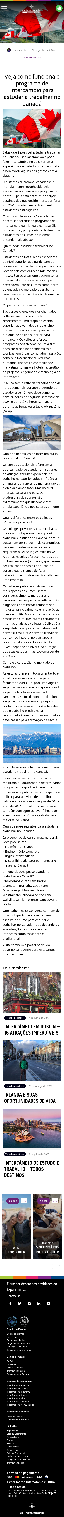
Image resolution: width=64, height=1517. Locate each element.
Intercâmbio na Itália (16, 1398)
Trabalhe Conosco (15, 1463)
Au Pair (10, 1361)
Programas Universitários (18, 1343)
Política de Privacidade (17, 1456)
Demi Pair (11, 1364)
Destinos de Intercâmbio (19, 1381)
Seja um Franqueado (16, 1453)
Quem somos (13, 1450)
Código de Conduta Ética (18, 1460)
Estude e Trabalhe (16, 1356)
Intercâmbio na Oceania (18, 1401)
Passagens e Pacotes (18, 1411)
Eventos (10, 1443)
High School (12, 1337)
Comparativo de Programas (19, 1374)
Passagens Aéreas (15, 1416)
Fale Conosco (13, 1447)
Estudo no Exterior (16, 1329)
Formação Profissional (17, 1347)
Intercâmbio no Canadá (17, 1389)
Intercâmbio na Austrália (18, 1385)
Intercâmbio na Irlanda (17, 1395)
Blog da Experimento (16, 1434)
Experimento (12, 1430)
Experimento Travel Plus (18, 1419)
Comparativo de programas (19, 1350)
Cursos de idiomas (15, 1334)
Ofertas (10, 1440)
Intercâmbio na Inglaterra (18, 1392)
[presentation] (54, 1266)
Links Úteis (12, 1426)
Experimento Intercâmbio (32, 1513)
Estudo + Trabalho (15, 1368)
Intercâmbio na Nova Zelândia (20, 1405)
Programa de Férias (16, 1340)
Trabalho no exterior (32, 57)
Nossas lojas (13, 1437)
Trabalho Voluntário (16, 1371)
